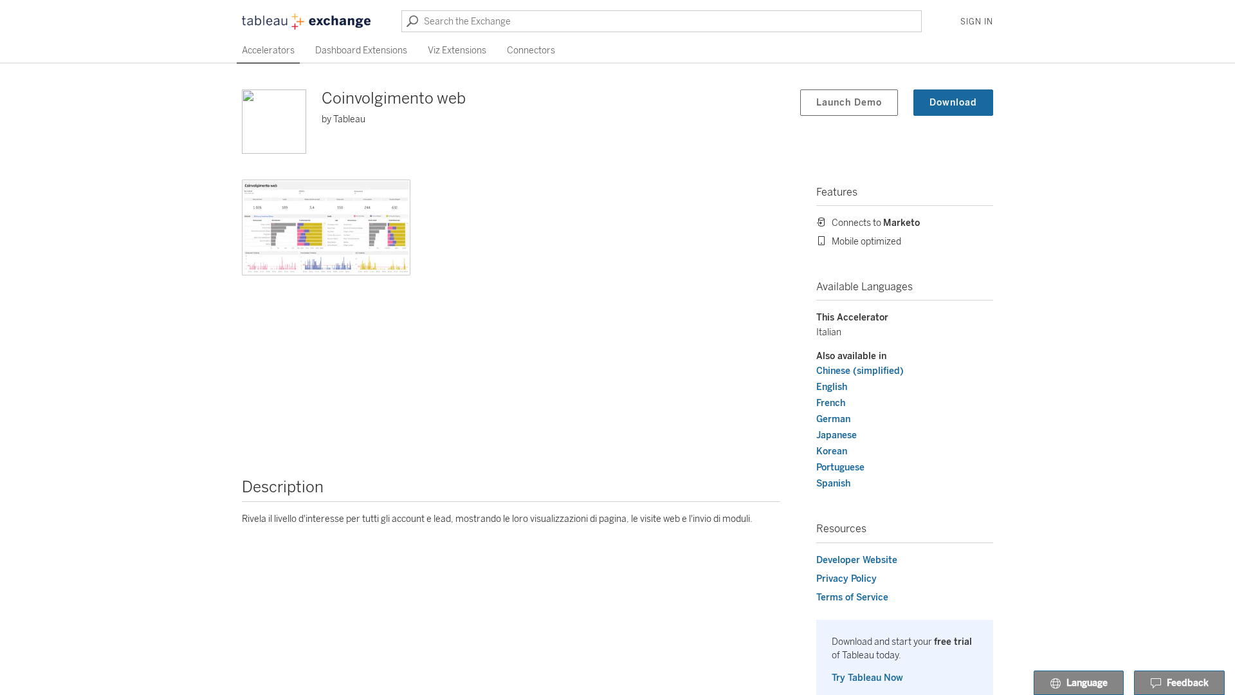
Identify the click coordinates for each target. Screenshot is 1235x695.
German (833, 419)
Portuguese (840, 467)
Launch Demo (849, 102)
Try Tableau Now (867, 677)
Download (953, 102)
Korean (831, 451)
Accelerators (268, 50)
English (831, 387)
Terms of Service (852, 597)
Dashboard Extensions (361, 50)
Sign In (976, 21)
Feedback (1188, 683)
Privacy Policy (846, 578)
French (830, 403)
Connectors (531, 50)
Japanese (836, 435)
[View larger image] (326, 227)
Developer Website (856, 560)
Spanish (833, 483)
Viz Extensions (457, 50)
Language (1087, 683)
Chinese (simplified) (860, 371)
